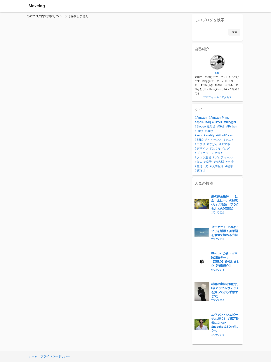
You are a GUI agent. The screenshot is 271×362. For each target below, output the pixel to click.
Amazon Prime (220, 117)
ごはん (213, 144)
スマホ (225, 144)
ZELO (200, 139)
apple (200, 122)
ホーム (33, 356)
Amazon (202, 117)
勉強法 (201, 170)
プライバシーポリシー (55, 356)
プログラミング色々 (210, 153)
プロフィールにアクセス (217, 97)
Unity (209, 131)
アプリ (201, 144)
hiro (217, 72)
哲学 (230, 166)
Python (232, 126)
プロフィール (223, 157)
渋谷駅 (219, 162)
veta (199, 135)
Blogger (231, 122)
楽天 (209, 162)
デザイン (202, 148)
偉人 (199, 162)
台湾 (231, 162)
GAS (222, 126)
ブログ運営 (204, 157)
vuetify (210, 135)
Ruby (200, 131)
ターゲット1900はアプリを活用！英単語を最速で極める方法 (225, 231)
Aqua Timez (215, 122)
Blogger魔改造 (206, 126)
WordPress (225, 135)
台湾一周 (202, 166)
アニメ (229, 139)
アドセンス (214, 139)
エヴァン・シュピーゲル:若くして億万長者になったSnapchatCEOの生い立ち (225, 323)
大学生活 (218, 166)
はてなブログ (221, 148)
